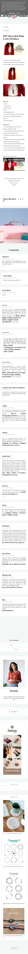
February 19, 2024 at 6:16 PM (8, 507)
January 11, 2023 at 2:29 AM (7, 307)
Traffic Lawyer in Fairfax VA (14, 493)
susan (4, 505)
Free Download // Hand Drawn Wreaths (14, 866)
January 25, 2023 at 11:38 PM (8, 334)
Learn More (12, 13)
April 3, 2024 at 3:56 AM (7, 527)
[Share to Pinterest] (22, 199)
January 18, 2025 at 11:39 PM (8, 555)
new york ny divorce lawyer (12, 587)
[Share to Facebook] (18, 199)
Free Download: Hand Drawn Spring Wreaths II (14, 903)
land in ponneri (7, 610)
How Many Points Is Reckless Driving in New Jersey (14, 474)
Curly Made (7, 276)
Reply (3, 266)
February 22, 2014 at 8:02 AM (8, 258)
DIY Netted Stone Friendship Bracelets (14, 935)
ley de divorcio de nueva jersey (13, 542)
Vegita (4, 406)
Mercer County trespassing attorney (14, 415)
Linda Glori (6, 456)
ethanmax (6, 526)
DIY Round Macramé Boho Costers (14, 833)
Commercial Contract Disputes (13, 388)
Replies (4, 270)
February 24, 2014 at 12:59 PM (8, 292)
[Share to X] (20, 199)
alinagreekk (6, 575)
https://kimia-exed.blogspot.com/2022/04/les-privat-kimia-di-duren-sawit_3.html (15, 348)
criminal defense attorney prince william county (14, 514)
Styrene (5, 486)
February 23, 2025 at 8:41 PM (8, 577)
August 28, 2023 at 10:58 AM (8, 407)
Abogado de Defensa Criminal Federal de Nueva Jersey (14, 444)
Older (11, 644)
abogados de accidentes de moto (14, 564)
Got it (18, 13)
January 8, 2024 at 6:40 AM (7, 458)
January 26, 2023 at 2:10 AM (7, 363)
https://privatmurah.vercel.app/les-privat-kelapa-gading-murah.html (14, 375)
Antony (4, 432)
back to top (14, 948)
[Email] (3, 201)
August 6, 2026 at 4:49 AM (7, 601)
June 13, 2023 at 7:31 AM (7, 389)
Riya (4, 600)
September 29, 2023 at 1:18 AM (8, 434)
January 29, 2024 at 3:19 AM (7, 487)
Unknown (5, 257)
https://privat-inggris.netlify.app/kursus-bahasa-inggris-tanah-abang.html (14, 319)
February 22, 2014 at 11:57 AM (9, 277)
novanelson (6, 553)
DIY (4, 30)
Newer (15, 649)
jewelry (7, 30)
